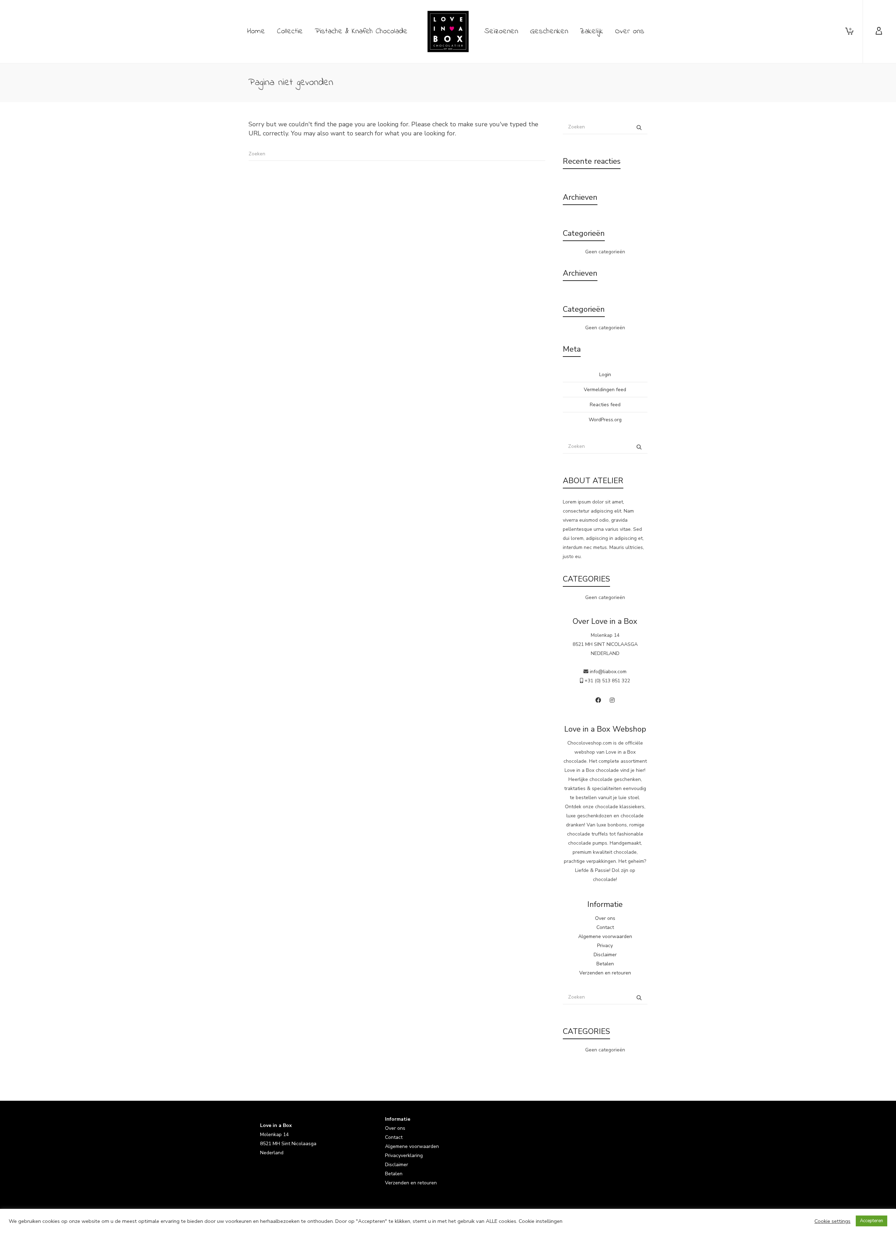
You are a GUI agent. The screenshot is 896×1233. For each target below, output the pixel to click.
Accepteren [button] (871, 1221)
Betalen (605, 963)
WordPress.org (605, 419)
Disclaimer (605, 954)
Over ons (605, 918)
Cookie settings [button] (832, 1221)
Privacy (605, 945)
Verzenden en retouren (605, 973)
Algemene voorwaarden (605, 936)
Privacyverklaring (404, 1155)
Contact (605, 927)
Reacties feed (605, 404)
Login (605, 374)
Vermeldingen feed (605, 389)
